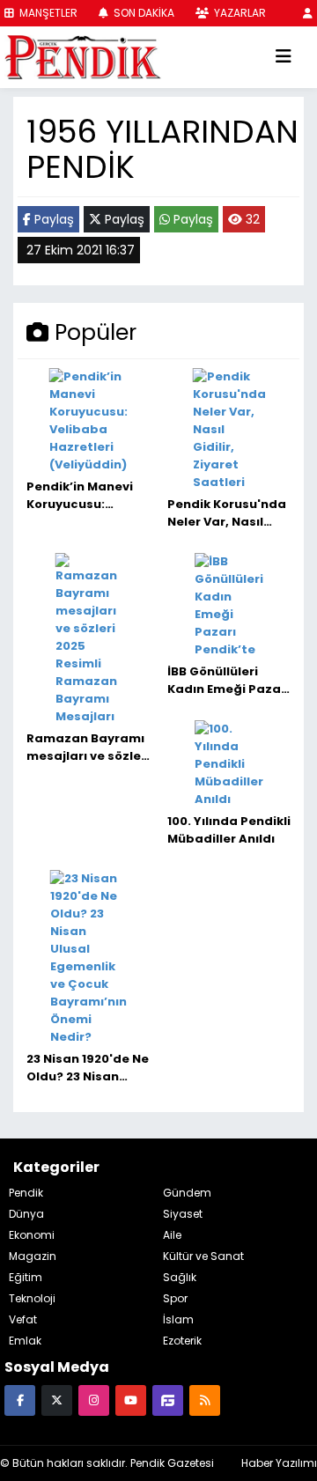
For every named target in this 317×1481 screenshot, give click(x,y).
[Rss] (204, 1399)
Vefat (23, 1319)
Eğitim (25, 1277)
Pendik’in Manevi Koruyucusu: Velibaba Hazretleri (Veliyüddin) (79, 495)
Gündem (187, 1192)
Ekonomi (32, 1234)
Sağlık (179, 1277)
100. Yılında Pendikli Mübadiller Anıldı (229, 830)
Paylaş (52, 219)
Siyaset (183, 1213)
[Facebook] (19, 1399)
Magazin (32, 1256)
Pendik (26, 1192)
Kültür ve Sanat (203, 1256)
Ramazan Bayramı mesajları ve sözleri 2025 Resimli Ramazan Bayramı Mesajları (88, 747)
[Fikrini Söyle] (167, 1399)
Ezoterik (182, 1340)
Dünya (26, 1213)
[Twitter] (56, 1399)
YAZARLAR (238, 12)
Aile (172, 1234)
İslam (178, 1319)
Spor (175, 1298)
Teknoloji (32, 1298)
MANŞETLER (47, 12)
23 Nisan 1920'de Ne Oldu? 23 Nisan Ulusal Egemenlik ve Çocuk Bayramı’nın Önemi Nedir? (87, 1068)
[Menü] (283, 57)
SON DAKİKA (142, 12)
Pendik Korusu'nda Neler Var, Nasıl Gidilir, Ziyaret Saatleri (226, 513)
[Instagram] (93, 1399)
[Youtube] (130, 1399)
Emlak (25, 1340)
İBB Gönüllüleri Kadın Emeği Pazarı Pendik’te (228, 680)
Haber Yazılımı (279, 1462)
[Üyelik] (308, 12)
